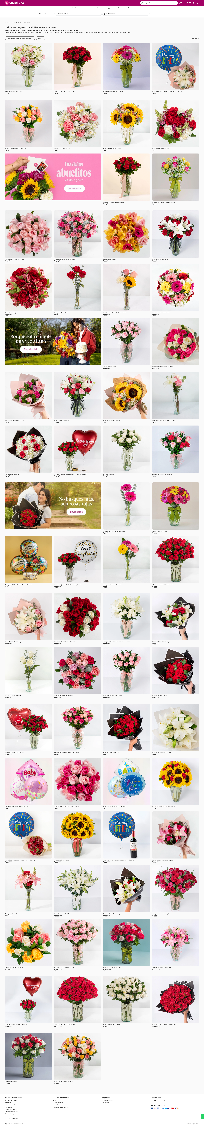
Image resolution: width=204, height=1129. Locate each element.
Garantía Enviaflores (59, 1105)
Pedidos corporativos (11, 1100)
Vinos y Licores (137, 8)
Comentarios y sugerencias (61, 1107)
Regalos (127, 8)
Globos (119, 8)
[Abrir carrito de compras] (197, 2)
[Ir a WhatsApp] (202, 1116)
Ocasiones (97, 8)
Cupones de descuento (11, 1111)
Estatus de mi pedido (108, 1100)
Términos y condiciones (11, 1118)
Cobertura (8, 1102)
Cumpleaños (87, 8)
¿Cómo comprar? (10, 1105)
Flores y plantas (109, 8)
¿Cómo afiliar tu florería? (12, 1116)
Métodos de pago (10, 1114)
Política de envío (9, 1107)
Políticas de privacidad (193, 1124)
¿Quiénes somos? (58, 1102)
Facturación (105, 1102)
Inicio (63, 8)
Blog (54, 1100)
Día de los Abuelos (74, 8)
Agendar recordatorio (11, 1109)
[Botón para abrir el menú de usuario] (193, 2)
